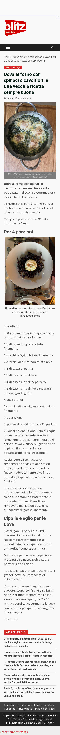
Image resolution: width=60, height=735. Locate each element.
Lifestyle (17, 68)
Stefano (10, 98)
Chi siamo (9, 705)
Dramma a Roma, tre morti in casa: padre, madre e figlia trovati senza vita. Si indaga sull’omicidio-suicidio (28, 642)
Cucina (8, 68)
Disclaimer (41, 708)
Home (7, 57)
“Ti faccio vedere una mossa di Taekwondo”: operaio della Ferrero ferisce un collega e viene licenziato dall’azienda (30, 665)
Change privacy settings (14, 732)
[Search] (52, 47)
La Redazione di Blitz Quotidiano (36, 705)
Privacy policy (25, 708)
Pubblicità (9, 708)
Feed (52, 708)
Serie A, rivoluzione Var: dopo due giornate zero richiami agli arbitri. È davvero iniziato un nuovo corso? (29, 692)
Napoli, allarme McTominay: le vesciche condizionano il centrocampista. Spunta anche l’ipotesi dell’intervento (27, 679)
